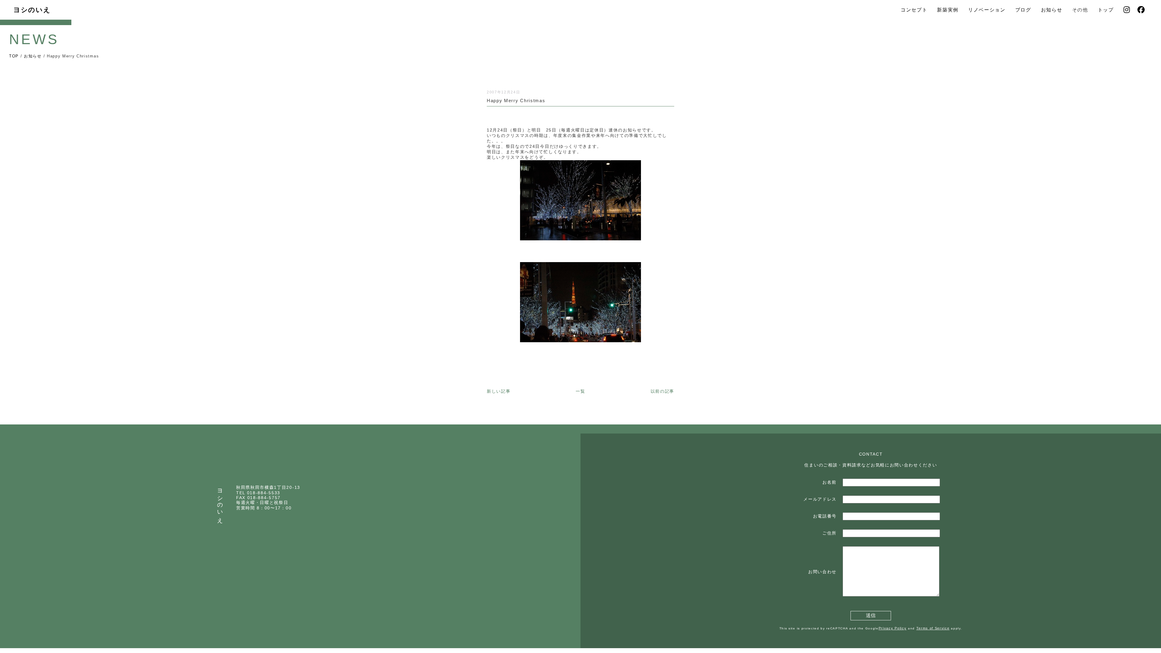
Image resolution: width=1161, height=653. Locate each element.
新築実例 (947, 9)
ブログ (1023, 9)
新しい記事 (498, 391)
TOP (14, 56)
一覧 (580, 391)
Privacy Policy (893, 628)
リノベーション (987, 9)
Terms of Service (933, 628)
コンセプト (914, 9)
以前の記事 (662, 391)
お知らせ (1051, 9)
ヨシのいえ (31, 10)
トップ (1106, 9)
